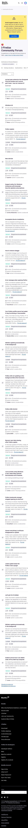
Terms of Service (6, 817)
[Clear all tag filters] (17, 64)
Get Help (3, 780)
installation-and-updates (8, 64)
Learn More (14, 36)
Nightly (3, 757)
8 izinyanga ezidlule (20, 244)
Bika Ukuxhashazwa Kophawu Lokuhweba (13, 708)
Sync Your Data (5, 777)
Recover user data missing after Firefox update (13, 441)
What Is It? (4, 772)
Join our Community (7, 716)
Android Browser (6, 734)
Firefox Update (9, 129)
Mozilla (5, 697)
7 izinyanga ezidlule (19, 98)
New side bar (9, 158)
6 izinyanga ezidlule (20, 680)
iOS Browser (5, 736)
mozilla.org (4, 814)
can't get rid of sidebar (12, 595)
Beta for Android (6, 754)
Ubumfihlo (4, 820)
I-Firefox (9, 94)
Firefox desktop (6, 731)
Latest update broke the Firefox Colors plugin (12, 564)
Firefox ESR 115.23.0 (11, 409)
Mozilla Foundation (14, 802)
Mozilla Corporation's (10, 801)
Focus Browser (5, 739)
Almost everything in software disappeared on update (14, 531)
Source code (5, 710)
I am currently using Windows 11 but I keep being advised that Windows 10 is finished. (14, 473)
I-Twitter (3, 713)
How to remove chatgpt (12, 250)
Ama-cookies (5, 823)
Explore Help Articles (7, 719)
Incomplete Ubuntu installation (14, 219)
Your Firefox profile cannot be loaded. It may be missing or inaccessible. (16, 312)
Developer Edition (6, 748)
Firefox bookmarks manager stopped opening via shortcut (14, 498)
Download (4, 728)
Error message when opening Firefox (16, 280)
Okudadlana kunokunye (8, 686)
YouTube (4, 797)
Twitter (1, 797)
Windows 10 (9, 105)
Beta (2, 751)
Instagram (7, 797)
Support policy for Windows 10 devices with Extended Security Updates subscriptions (14, 186)
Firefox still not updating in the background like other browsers (14, 377)
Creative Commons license (11, 809)
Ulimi (2, 789)
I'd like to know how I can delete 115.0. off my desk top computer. (14, 658)
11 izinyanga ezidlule (19, 273)
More (25, 68)
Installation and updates (20, 94)
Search (19, 3)
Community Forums (8, 9)
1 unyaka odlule (19, 152)
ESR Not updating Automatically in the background (14, 343)
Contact (3, 825)
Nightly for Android (7, 760)
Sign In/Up (4, 769)
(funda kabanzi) (21, 139)
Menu (22, 3)
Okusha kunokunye (7, 684)
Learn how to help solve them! (14, 55)
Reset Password (6, 775)
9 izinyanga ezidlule (20, 122)
